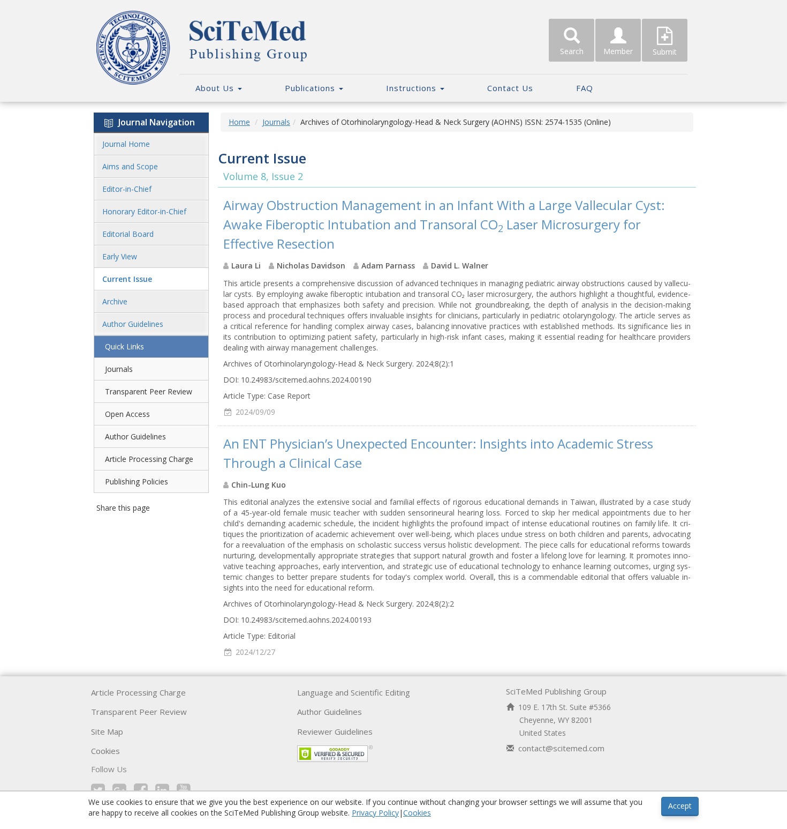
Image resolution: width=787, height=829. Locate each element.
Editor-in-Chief (127, 189)
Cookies (105, 750)
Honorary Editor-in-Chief (144, 211)
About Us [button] (216, 88)
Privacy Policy (375, 813)
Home (239, 122)
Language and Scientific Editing (353, 692)
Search (572, 51)
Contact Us (510, 88)
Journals (119, 369)
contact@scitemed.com (561, 748)
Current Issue (127, 279)
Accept (680, 806)
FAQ (584, 88)
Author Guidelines (132, 324)
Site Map (107, 731)
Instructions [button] (412, 88)
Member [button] (618, 51)
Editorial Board (128, 234)
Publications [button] (311, 88)
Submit (665, 52)
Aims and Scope (130, 166)
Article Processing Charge (149, 459)
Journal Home (126, 144)
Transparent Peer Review (148, 391)
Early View (119, 256)
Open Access (127, 414)
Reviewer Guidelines (335, 731)
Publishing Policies (136, 481)
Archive (114, 301)
